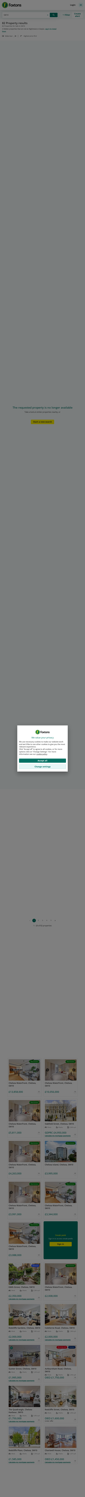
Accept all (42, 760)
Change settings (43, 766)
